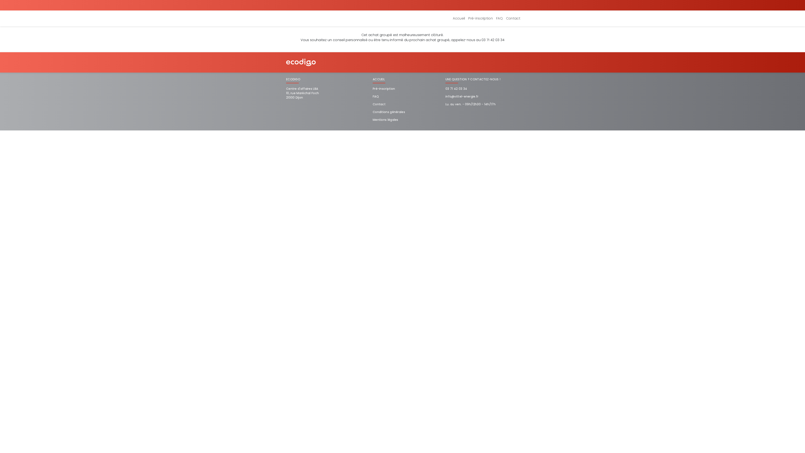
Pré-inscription (480, 18)
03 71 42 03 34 (456, 89)
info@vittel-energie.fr (462, 96)
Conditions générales (389, 112)
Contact (513, 18)
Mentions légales (385, 120)
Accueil (459, 18)
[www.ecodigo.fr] (301, 62)
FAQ (499, 18)
